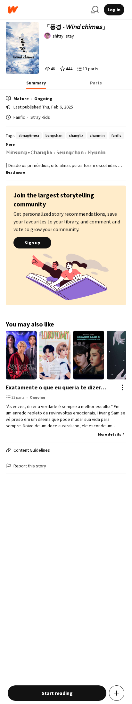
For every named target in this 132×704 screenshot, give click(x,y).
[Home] (47, 10)
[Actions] (122, 387)
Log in (114, 10)
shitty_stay (63, 36)
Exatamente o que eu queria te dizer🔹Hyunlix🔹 (59, 387)
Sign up (32, 243)
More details (109, 434)
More (10, 144)
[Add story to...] (116, 693)
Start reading (57, 693)
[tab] (36, 84)
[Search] (95, 9)
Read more (15, 172)
